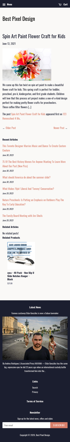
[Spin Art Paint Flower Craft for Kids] (26, 80)
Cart (65, 4)
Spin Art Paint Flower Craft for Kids (28, 114)
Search (35, 387)
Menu (9, 4)
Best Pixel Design (43, 435)
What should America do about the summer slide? (26, 177)
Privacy (35, 392)
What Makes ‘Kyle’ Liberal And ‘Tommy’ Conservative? (28, 189)
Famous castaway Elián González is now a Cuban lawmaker (35, 313)
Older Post (11, 128)
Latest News (35, 307)
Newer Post (59, 128)
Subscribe (59, 425)
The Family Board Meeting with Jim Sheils (22, 216)
